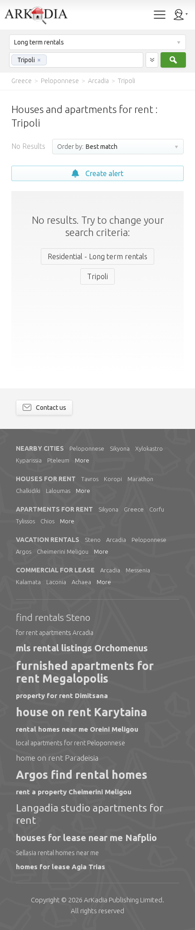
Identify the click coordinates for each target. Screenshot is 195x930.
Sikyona (120, 448)
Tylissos (25, 521)
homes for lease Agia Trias (60, 867)
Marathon (140, 479)
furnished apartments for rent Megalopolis (85, 672)
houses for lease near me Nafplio (86, 837)
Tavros (89, 479)
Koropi (113, 479)
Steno (93, 539)
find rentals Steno (53, 617)
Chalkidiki (28, 490)
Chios (47, 521)
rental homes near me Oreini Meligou (77, 729)
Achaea (81, 582)
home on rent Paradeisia (57, 757)
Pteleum (58, 460)
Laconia (56, 582)
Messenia (138, 570)
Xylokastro (149, 448)
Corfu (156, 509)
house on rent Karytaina (81, 712)
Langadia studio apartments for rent (89, 813)
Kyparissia (29, 460)
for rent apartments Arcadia (54, 632)
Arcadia (116, 539)
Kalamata (28, 582)
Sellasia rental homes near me (57, 852)
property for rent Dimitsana (62, 695)
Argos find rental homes (81, 774)
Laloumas (58, 490)
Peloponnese (86, 448)
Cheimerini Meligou (62, 551)
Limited (123, 900)
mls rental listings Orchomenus (82, 648)
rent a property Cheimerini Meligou (74, 792)
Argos (23, 551)
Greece (134, 509)
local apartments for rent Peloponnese (70, 743)
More (82, 460)
